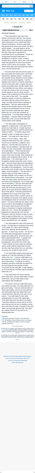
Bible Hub (17, 339)
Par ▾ (31, 30)
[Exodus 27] (2, 216)
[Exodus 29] (33, 216)
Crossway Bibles (4, 329)
